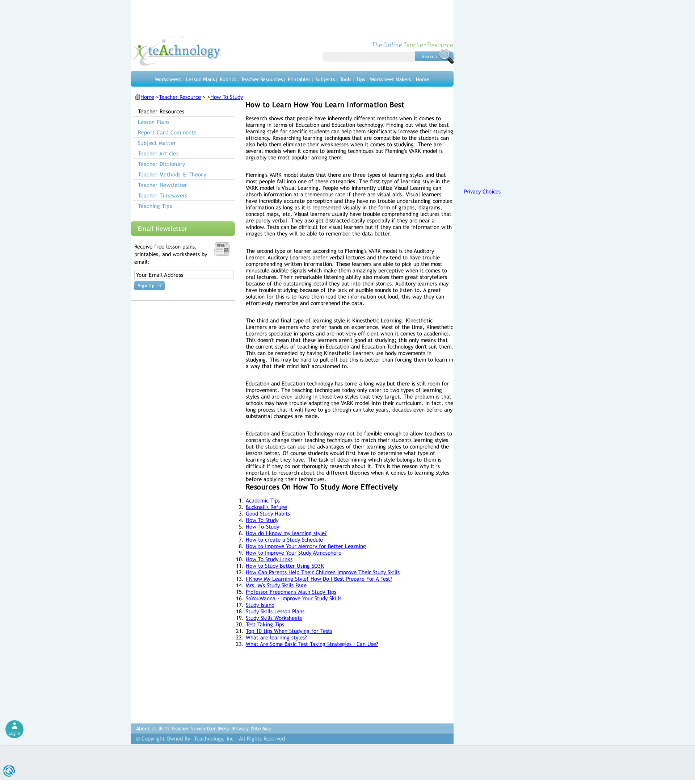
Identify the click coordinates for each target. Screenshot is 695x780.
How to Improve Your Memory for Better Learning (306, 546)
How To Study (226, 97)
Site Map (261, 728)
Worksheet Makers (390, 79)
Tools (345, 79)
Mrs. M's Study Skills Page (276, 585)
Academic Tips (263, 500)
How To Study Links (269, 559)
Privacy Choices (482, 191)
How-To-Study (262, 527)
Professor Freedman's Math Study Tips (291, 592)
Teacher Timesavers (163, 195)
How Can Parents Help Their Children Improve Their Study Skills (323, 572)
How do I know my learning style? (286, 533)
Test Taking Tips (265, 624)
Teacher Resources (262, 79)
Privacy (241, 728)
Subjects (325, 79)
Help (224, 728)
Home (422, 79)
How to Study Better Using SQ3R (285, 566)
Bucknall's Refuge (266, 507)
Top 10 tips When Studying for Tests (289, 631)
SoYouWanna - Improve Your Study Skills (293, 598)
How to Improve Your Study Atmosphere (293, 553)
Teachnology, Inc (213, 738)
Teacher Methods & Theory (172, 174)
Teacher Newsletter (163, 185)
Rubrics (228, 79)
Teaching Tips (155, 206)
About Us (146, 728)
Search (434, 56)
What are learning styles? (276, 637)
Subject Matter (157, 143)
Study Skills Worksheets (274, 618)
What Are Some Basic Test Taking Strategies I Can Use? (312, 644)
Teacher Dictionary (161, 164)
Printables (299, 79)
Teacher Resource (180, 97)
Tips (360, 79)
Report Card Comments (167, 132)
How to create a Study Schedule (284, 540)
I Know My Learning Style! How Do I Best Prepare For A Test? (319, 579)
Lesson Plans (200, 79)
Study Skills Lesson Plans (275, 611)
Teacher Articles (158, 153)
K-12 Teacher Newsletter (188, 728)
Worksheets (168, 79)
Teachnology (176, 51)
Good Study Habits (268, 513)
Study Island (260, 605)
